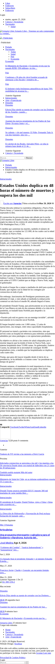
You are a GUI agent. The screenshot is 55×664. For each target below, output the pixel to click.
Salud (13, 26)
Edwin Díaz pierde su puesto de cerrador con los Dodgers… (25, 595)
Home (8, 630)
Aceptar (39, 653)
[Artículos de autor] (5, 438)
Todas (13, 52)
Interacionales (11, 98)
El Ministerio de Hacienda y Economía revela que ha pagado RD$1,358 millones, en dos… (27, 67)
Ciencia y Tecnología (14, 22)
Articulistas (6, 529)
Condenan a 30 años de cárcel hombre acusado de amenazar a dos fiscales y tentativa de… (26, 78)
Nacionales (10, 24)
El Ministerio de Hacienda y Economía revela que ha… (23, 618)
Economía (15, 59)
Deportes (9, 103)
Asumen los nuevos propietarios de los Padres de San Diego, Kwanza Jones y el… (27, 122)
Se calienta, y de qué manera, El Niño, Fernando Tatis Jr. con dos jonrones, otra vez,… (29, 133)
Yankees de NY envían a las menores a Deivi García (22, 454)
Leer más (47, 653)
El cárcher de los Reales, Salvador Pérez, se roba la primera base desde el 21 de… (26, 145)
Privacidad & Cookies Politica (12, 657)
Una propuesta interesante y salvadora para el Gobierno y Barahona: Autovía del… (25, 536)
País (12, 56)
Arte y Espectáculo (13, 100)
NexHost (18, 644)
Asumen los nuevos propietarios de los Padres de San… (23, 607)
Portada (8, 47)
